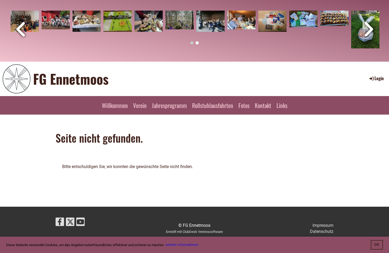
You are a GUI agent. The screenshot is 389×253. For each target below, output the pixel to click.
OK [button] (376, 244)
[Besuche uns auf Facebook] (60, 223)
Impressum (323, 225)
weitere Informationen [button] (181, 245)
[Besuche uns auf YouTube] (80, 223)
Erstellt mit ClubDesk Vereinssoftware (194, 232)
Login (379, 78)
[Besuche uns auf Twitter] (70, 223)
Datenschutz (321, 231)
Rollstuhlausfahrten (212, 105)
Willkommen (115, 105)
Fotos (244, 105)
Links (282, 105)
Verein (140, 105)
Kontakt (263, 105)
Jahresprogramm (169, 105)
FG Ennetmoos (70, 78)
